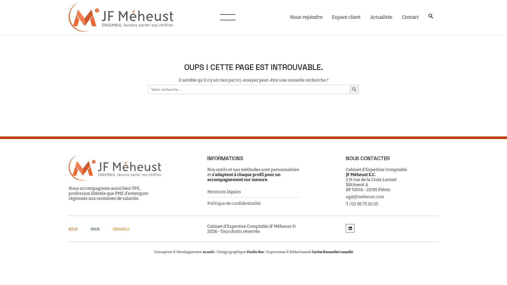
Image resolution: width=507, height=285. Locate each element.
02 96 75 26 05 (364, 203)
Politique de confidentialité (234, 203)
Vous (95, 229)
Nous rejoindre (306, 17)
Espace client (346, 17)
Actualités (381, 17)
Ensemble (121, 229)
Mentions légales (224, 191)
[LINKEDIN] (350, 228)
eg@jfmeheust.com (365, 196)
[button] (431, 16)
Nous (73, 229)
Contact (410, 17)
